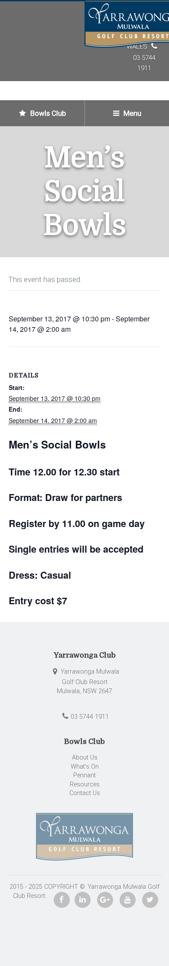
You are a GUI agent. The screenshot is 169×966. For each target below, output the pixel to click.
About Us (85, 757)
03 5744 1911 (90, 716)
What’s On (85, 766)
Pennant (84, 775)
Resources (85, 784)
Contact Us (84, 793)
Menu (131, 113)
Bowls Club (47, 113)
